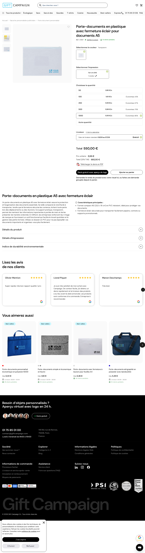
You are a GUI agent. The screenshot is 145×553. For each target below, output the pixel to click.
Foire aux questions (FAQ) (49, 470)
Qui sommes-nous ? (10, 450)
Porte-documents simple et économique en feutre (54, 370)
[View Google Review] (41, 301)
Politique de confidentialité (122, 450)
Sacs (38, 13)
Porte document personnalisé (48, 20)
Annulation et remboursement (15, 474)
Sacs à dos (48, 13)
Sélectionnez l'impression (87, 67)
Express (117, 13)
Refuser (30, 546)
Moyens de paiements (11, 477)
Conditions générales (84, 453)
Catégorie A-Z (45, 450)
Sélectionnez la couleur (91, 47)
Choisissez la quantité (85, 85)
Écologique (28, 13)
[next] (143, 290)
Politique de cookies (119, 453)
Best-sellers (105, 13)
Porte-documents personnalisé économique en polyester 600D (15, 370)
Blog (40, 453)
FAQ (141, 13)
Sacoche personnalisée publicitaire (22, 20)
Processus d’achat (10, 467)
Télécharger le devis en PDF (91, 164)
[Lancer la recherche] (39, 5)
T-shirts (70, 13)
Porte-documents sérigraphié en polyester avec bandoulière (122, 370)
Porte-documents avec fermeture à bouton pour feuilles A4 (87, 370)
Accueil (5, 20)
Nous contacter (8, 453)
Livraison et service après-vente (16, 470)
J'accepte (21, 539)
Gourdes (59, 13)
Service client (44, 467)
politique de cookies (29, 531)
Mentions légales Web (84, 450)
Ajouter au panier (126, 172)
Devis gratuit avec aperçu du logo (92, 172)
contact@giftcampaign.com (15, 433)
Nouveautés (92, 13)
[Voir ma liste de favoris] (136, 5)
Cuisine (80, 13)
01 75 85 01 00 (11, 430)
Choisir (11, 546)
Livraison (87, 132)
